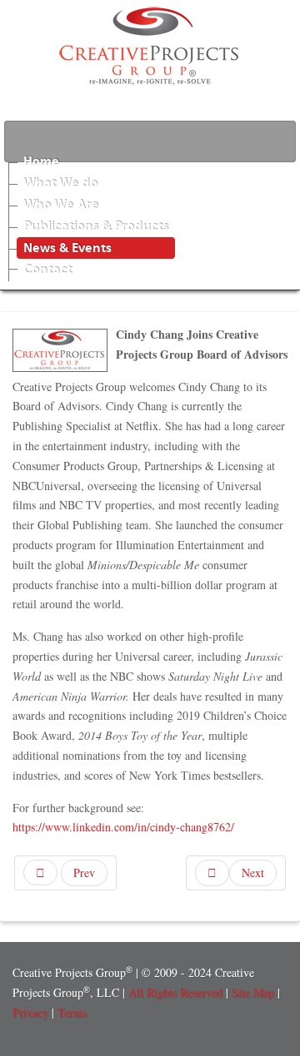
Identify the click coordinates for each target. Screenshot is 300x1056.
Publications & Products (95, 226)
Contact (47, 269)
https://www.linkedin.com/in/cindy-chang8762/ (123, 827)
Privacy (30, 1012)
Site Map (255, 992)
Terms (72, 1012)
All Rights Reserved (175, 992)
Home (41, 161)
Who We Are (60, 204)
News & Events (67, 247)
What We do (60, 183)
